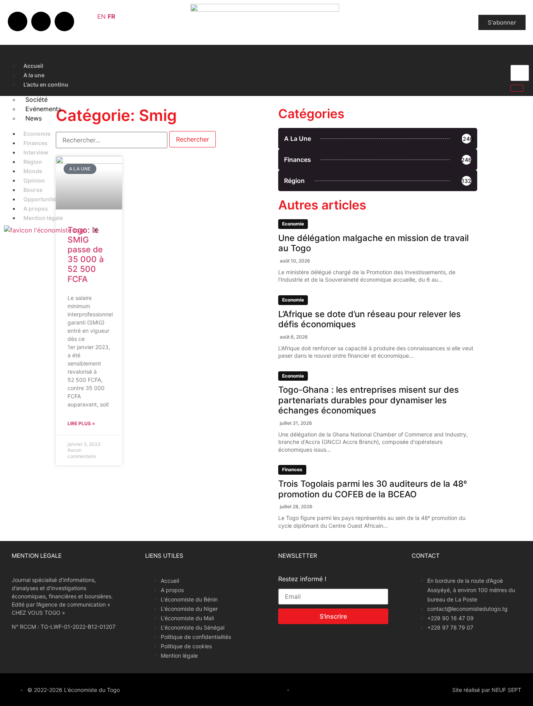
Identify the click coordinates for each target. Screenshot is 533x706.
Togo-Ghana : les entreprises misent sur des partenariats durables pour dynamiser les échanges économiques (368, 400)
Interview (35, 152)
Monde (32, 171)
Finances (35, 143)
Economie (36, 133)
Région (32, 161)
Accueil (33, 65)
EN (101, 16)
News (33, 118)
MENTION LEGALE (37, 555)
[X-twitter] (41, 21)
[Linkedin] (64, 21)
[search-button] (517, 88)
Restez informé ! (302, 579)
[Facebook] (17, 21)
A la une (33, 75)
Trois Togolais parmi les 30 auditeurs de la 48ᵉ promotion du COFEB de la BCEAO (372, 489)
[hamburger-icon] (496, 64)
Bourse (33, 189)
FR (111, 16)
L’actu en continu (45, 84)
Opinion (34, 180)
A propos (35, 208)
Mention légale (43, 218)
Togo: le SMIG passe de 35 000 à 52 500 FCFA (86, 254)
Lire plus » (81, 423)
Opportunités (41, 199)
